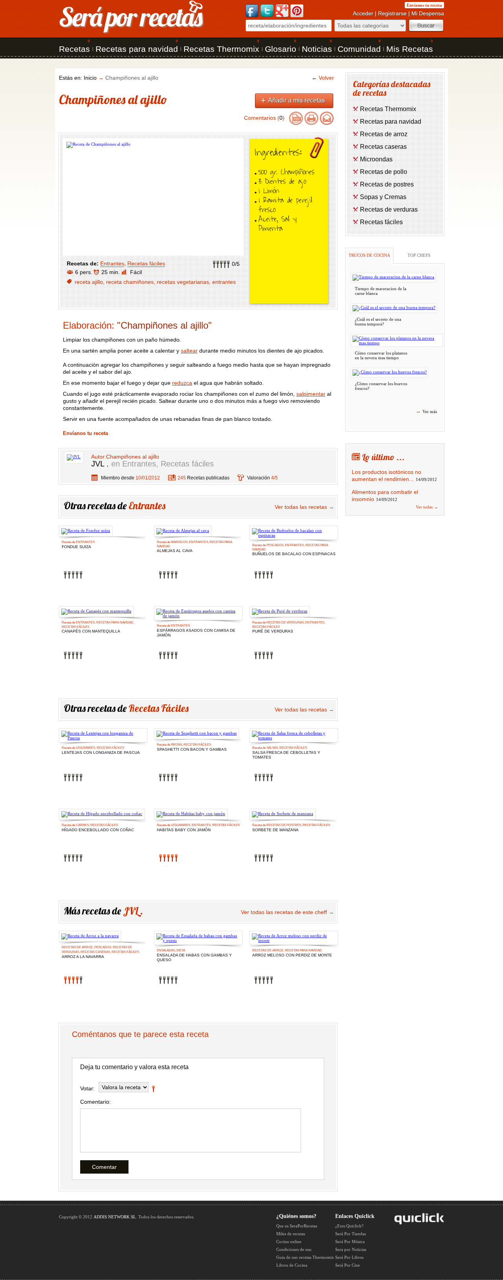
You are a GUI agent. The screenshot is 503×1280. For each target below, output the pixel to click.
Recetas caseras (95, 952)
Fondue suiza (76, 547)
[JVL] (73, 456)
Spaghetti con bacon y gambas (192, 749)
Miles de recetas (290, 1233)
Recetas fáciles (146, 263)
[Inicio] (132, 33)
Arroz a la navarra (83, 957)
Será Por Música (350, 1241)
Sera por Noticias (350, 1249)
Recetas (74, 48)
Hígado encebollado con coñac (98, 830)
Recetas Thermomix (221, 48)
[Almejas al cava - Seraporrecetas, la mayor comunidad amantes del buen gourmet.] (182, 531)
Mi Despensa (427, 13)
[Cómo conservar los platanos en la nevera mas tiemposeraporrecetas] (396, 340)
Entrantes (112, 263)
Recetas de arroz (77, 947)
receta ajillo (89, 282)
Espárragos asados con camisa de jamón (196, 631)
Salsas (272, 748)
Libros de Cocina (291, 1265)
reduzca (182, 383)
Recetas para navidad (136, 48)
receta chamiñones (130, 282)
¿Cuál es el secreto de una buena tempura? (378, 321)
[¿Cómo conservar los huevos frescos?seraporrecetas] (389, 372)
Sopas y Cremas (383, 197)
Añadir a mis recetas (296, 100)
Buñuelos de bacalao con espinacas (294, 554)
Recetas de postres (283, 825)
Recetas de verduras (285, 622)
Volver (323, 78)
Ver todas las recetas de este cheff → (287, 912)
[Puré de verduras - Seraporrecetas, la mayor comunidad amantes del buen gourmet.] (280, 611)
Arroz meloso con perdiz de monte (292, 955)
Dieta (180, 950)
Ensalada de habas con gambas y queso (194, 956)
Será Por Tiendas (350, 1233)
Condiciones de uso (294, 1249)
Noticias (317, 48)
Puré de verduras (272, 631)
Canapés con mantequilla (91, 631)
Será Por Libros (349, 1257)
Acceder (363, 13)
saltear (189, 350)
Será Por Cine (347, 1265)
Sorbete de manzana (275, 830)
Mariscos (179, 542)
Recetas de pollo (383, 171)
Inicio (90, 78)
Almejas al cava (175, 551)
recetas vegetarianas (183, 282)
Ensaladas (166, 950)
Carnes (82, 825)
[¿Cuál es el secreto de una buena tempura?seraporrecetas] (394, 308)
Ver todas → (427, 507)
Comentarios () (264, 118)
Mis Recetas (409, 48)
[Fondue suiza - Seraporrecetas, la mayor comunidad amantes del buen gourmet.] (85, 531)
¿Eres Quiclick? (349, 1225)
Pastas (176, 744)
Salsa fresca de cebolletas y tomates (286, 753)
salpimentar (310, 394)
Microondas (376, 159)
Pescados (274, 545)
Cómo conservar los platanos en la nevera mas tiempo (381, 355)
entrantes (224, 282)
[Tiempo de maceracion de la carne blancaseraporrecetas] (393, 277)
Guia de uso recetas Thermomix (305, 1257)
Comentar (104, 1167)
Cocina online (288, 1241)
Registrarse (392, 13)
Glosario (280, 48)
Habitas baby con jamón (184, 830)
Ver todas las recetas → (304, 507)
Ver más (426, 411)
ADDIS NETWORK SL (115, 1216)
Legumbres (85, 748)
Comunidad (359, 48)
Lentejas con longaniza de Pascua (101, 752)
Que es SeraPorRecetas (296, 1225)
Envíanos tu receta (424, 5)
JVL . (100, 463)
